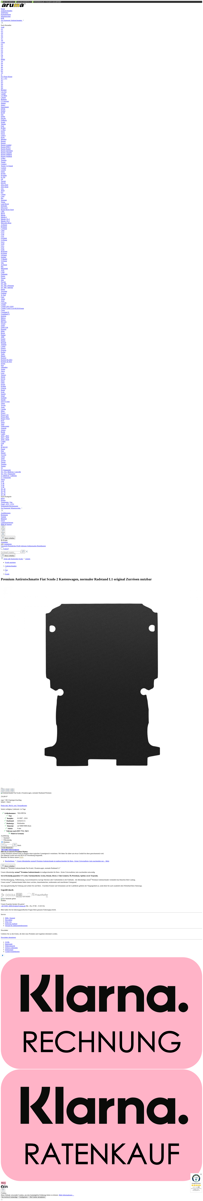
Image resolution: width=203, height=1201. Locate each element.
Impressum (8, 944)
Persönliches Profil (14, 546)
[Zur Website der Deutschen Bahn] (19, 897)
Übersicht (4, 546)
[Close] (2, 1199)
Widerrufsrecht (10, 946)
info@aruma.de (20, 906)
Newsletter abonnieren (8, 937)
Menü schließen (9, 538)
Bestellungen (41, 546)
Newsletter (8, 920)
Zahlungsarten (32, 546)
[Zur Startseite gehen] (13, 7)
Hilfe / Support (10, 918)
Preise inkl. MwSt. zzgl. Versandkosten (14, 805)
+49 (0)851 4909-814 (8, 906)
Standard (6, 838)
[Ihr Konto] (3, 534)
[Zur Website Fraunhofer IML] (40, 897)
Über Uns (8, 922)
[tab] (57, 861)
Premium (6, 842)
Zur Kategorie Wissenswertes (11, 508)
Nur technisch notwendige (9, 1197)
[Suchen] (3, 530)
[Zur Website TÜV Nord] (27, 897)
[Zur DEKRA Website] (8, 897)
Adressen (24, 546)
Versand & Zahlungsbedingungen (16, 926)
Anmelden (4, 542)
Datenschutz (9, 950)
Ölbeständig (7, 840)
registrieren (8, 544)
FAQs (21, 857)
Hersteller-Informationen (10, 850)
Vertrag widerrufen (11, 948)
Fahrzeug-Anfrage (11, 924)
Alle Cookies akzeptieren (37, 1197)
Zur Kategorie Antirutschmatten (11, 20)
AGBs (7, 942)
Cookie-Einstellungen (12, 951)
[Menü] (3, 527)
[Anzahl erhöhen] (15, 845)
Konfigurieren (24, 1197)
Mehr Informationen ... (66, 1195)
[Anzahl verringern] (3, 845)
